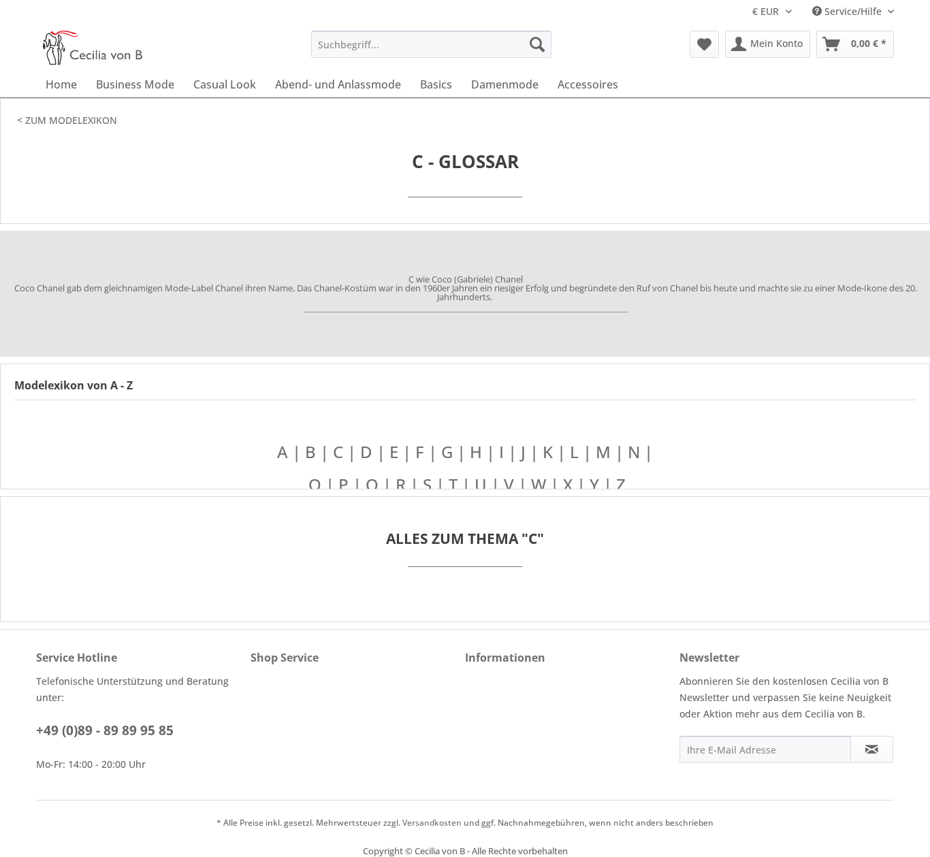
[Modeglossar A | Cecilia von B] (306, 484)
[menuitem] (431, 44)
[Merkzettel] (704, 44)
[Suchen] (537, 44)
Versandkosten (432, 822)
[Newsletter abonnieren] (871, 749)
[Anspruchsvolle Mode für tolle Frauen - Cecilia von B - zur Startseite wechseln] (92, 48)
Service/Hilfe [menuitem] (853, 11)
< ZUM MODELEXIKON (67, 120)
